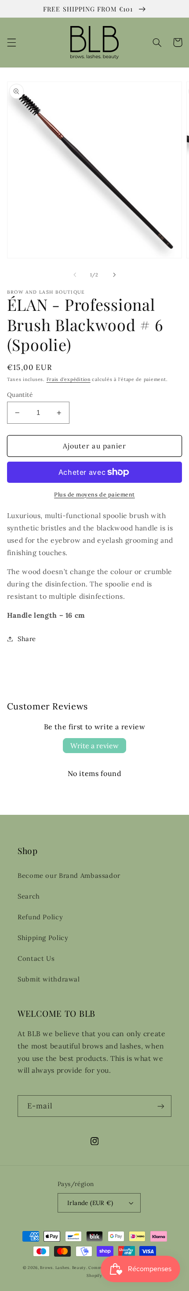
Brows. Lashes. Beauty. (64, 1267)
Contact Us (36, 958)
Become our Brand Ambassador (69, 875)
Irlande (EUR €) (90, 1203)
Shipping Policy (43, 937)
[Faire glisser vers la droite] (114, 274)
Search (29, 896)
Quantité (20, 395)
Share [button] (27, 638)
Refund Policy (40, 917)
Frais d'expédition (69, 379)
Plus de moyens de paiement (94, 494)
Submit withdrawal (49, 979)
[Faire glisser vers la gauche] (74, 274)
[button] (11, 42)
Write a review (94, 745)
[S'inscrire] (161, 1106)
